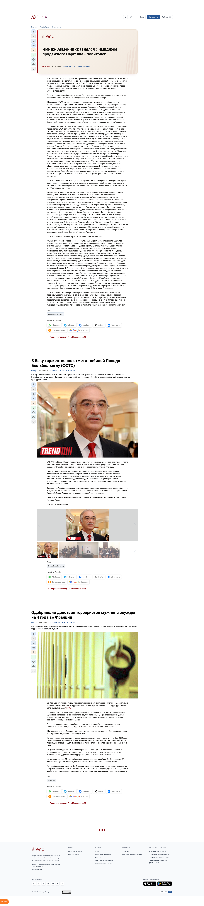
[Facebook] (39, 884)
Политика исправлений (103, 864)
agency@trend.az (37, 869)
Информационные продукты (132, 854)
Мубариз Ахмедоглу (55, 314)
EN (162, 892)
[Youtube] (48, 884)
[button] (33, 32)
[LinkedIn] (58, 884)
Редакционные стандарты (104, 861)
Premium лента (73, 854)
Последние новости (75, 851)
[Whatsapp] (34, 884)
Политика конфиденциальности (160, 854)
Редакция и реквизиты (103, 854)
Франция (51, 780)
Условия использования (157, 851)
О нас (97, 851)
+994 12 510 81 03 (37, 867)
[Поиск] (125, 17)
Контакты (98, 857)
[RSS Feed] (62, 884)
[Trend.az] (39, 17)
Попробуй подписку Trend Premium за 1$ (67, 337)
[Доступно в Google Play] (164, 883)
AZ (166, 892)
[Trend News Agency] (38, 849)
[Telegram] (53, 884)
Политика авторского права (159, 857)
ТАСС (68, 708)
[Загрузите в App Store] (149, 883)
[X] (43, 884)
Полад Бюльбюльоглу (56, 566)
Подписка (125, 851)
